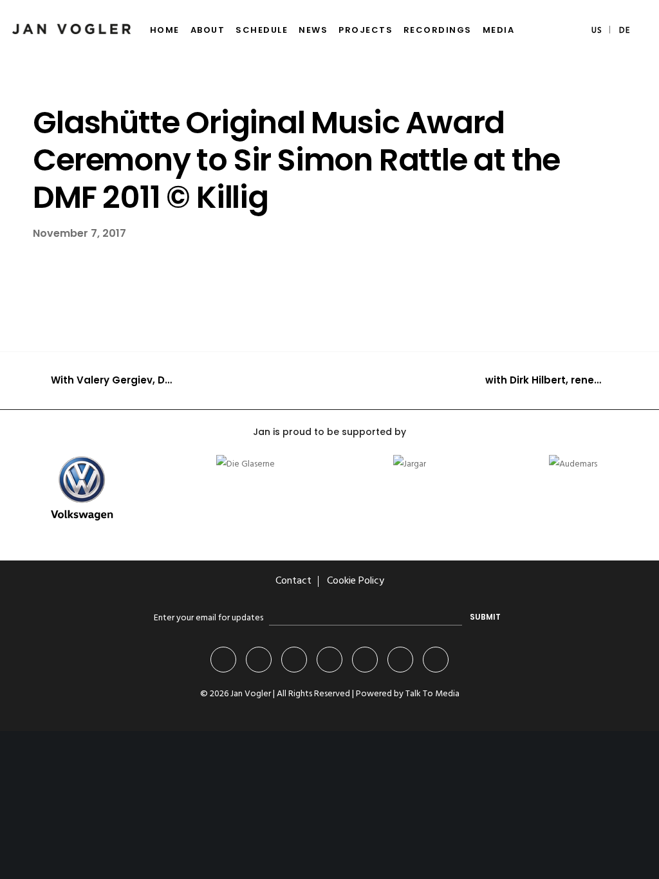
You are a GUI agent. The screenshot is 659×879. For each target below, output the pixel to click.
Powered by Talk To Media (407, 694)
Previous (320, 539)
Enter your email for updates (208, 618)
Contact (293, 581)
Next (356, 539)
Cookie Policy (355, 581)
